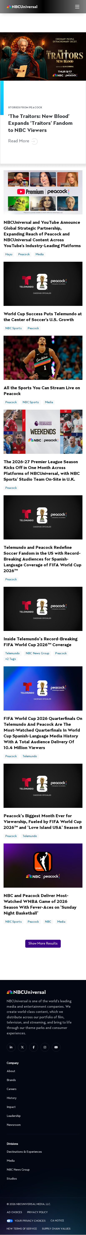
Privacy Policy (37, 1212)
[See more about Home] (30, 6)
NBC (48, 921)
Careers (11, 1089)
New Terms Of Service (22, 1229)
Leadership (14, 1116)
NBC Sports (13, 328)
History (11, 1098)
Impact (11, 1107)
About (11, 1071)
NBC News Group (37, 653)
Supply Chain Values (56, 1229)
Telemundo (12, 653)
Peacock (24, 254)
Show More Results (43, 943)
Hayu (8, 254)
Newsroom (14, 1125)
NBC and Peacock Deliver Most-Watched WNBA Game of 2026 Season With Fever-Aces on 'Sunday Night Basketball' (40, 905)
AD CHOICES (14, 1212)
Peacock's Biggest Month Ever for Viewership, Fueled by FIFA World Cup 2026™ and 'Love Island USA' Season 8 (43, 822)
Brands (11, 1080)
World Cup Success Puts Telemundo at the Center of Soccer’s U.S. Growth (43, 317)
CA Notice (57, 1221)
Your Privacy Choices (30, 1220)
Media (39, 254)
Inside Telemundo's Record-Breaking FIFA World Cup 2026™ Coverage (40, 642)
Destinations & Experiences (24, 1151)
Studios (12, 1178)
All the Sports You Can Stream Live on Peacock (42, 391)
